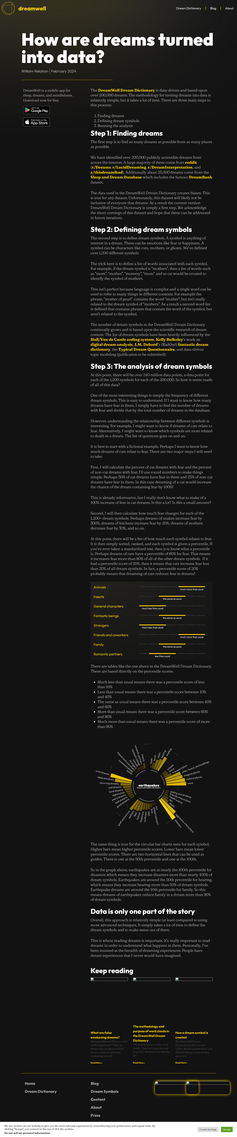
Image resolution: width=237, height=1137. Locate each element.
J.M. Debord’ (146, 344)
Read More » (96, 1062)
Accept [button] (227, 1129)
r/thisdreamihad (107, 172)
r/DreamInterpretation (170, 167)
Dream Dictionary (188, 8)
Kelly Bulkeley (169, 339)
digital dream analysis (112, 344)
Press (95, 1115)
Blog (213, 8)
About (229, 8)
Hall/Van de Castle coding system (122, 339)
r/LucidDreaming (129, 167)
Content (98, 1099)
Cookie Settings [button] (208, 1129)
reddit (191, 162)
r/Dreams (101, 167)
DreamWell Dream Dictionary (126, 90)
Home (30, 1083)
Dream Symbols (104, 1091)
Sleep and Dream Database (116, 177)
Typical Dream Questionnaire (146, 349)
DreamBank (200, 177)
